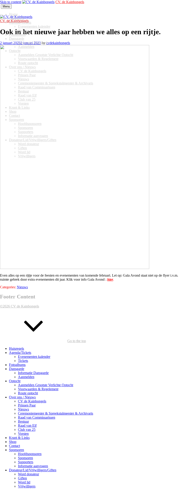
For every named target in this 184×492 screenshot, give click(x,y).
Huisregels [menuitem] (16, 348)
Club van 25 (26, 99)
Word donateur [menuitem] (28, 474)
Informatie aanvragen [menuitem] (33, 466)
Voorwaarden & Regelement (38, 59)
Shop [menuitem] (12, 442)
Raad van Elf (27, 95)
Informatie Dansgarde (33, 43)
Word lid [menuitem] (24, 482)
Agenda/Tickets (20, 22)
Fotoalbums (17, 34)
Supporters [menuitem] (25, 462)
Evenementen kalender (34, 26)
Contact (14, 115)
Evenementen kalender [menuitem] (34, 357)
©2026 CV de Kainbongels (19, 306)
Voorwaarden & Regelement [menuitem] (38, 389)
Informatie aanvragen (33, 136)
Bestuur (23, 91)
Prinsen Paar (27, 75)
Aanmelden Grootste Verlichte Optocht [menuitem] (45, 385)
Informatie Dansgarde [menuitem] (33, 373)
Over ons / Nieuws (22, 67)
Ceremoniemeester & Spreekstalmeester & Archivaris (55, 83)
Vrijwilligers (26, 156)
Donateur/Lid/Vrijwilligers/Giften (32, 140)
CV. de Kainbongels (69, 2)
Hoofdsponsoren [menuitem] (30, 454)
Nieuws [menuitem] (23, 409)
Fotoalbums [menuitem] (17, 365)
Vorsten (23, 103)
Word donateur (28, 144)
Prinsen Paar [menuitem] (27, 405)
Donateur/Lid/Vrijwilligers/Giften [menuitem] (32, 470)
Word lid (24, 152)
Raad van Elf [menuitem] (27, 425)
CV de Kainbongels (32, 71)
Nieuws (23, 79)
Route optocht (28, 63)
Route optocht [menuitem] (28, 393)
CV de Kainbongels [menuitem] (32, 401)
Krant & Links (19, 107)
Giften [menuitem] (22, 478)
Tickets (23, 30)
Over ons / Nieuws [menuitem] (22, 397)
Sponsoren (16, 120)
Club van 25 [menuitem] (26, 429)
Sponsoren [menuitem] (16, 450)
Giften (22, 148)
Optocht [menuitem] (14, 381)
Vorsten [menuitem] (23, 434)
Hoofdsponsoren (30, 124)
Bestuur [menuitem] (23, 421)
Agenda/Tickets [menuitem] (20, 352)
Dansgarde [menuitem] (16, 369)
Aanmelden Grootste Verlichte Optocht (45, 55)
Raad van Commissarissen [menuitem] (36, 417)
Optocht (14, 51)
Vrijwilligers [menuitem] (26, 486)
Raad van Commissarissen (36, 87)
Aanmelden (26, 47)
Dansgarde (16, 39)
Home (13, 14)
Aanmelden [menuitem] (26, 377)
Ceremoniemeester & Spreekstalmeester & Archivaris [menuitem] (55, 413)
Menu (6, 6)
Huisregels (16, 18)
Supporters (25, 132)
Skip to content (10, 2)
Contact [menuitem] (14, 446)
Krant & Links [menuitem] (19, 438)
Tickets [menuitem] (23, 361)
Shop (12, 111)
